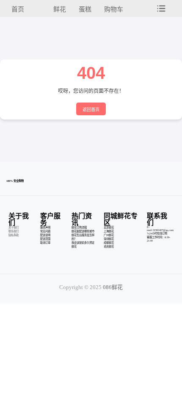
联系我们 (13, 231)
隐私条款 (13, 235)
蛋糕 (85, 9)
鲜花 (59, 9)
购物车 (113, 9)
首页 (17, 9)
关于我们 (13, 227)
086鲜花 (113, 287)
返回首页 (91, 109)
